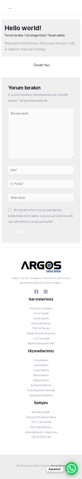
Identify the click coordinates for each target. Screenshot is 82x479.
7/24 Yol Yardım (41, 328)
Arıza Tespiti (41, 313)
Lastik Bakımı (41, 370)
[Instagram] (46, 292)
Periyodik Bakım (41, 323)
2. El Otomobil (41, 338)
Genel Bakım (41, 365)
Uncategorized (35, 35)
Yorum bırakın (14, 35)
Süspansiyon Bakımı (41, 395)
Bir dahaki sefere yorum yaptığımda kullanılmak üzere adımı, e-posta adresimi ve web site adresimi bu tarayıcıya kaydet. (40, 215)
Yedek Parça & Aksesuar (41, 333)
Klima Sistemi (41, 375)
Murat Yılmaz (58, 465)
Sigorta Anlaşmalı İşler (41, 343)
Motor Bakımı (41, 380)
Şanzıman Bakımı (41, 385)
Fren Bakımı (41, 360)
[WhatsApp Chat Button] (71, 468)
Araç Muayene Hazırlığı (41, 390)
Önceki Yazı (41, 65)
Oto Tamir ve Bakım (41, 308)
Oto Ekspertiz (41, 318)
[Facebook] (36, 292)
